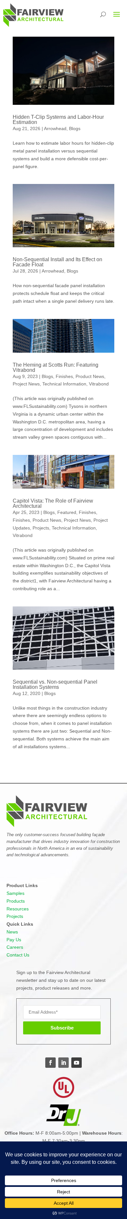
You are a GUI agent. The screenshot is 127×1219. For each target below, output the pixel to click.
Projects (41, 527)
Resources (18, 908)
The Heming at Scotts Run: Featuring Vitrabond (55, 367)
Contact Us (18, 954)
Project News (26, 383)
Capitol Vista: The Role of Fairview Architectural (53, 503)
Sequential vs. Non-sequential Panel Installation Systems (55, 684)
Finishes (64, 376)
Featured (66, 512)
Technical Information (64, 383)
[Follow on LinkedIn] (63, 1062)
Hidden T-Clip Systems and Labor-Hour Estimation (58, 119)
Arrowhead (55, 128)
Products (16, 901)
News (12, 931)
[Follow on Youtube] (76, 1062)
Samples (15, 893)
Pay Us (14, 939)
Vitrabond (99, 383)
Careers (15, 947)
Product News (90, 376)
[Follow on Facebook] (50, 1062)
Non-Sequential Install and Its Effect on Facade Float (57, 262)
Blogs (74, 128)
